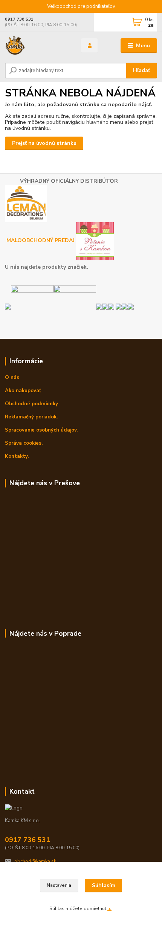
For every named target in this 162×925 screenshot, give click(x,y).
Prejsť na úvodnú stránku (44, 143)
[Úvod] (36, 45)
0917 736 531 (19, 19)
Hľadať (141, 70)
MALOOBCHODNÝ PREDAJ (41, 240)
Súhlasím (103, 885)
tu (109, 908)
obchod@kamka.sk (35, 861)
